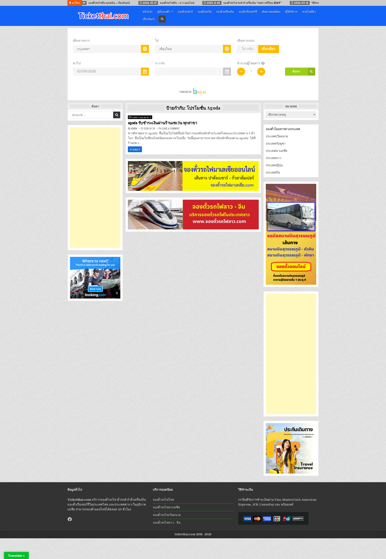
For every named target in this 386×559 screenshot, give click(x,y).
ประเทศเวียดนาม (277, 136)
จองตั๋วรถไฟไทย (163, 499)
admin (134, 128)
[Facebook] (69, 519)
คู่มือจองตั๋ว (163, 11)
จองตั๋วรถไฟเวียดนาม (167, 515)
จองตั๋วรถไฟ (204, 11)
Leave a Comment (171, 128)
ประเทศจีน (273, 172)
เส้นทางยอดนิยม (271, 11)
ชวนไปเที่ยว (309, 11)
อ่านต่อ (134, 149)
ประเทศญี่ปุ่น (274, 165)
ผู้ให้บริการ (291, 11)
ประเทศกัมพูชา (275, 143)
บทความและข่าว (141, 117)
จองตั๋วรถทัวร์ (185, 11)
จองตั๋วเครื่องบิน (225, 11)
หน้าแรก (147, 11)
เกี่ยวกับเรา (149, 19)
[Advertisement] (95, 187)
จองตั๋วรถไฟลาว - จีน (166, 522)
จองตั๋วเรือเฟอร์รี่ (248, 11)
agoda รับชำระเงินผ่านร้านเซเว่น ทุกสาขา (162, 122)
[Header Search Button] (162, 19)
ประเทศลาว (273, 158)
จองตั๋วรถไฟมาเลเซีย (166, 507)
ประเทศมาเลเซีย (276, 151)
